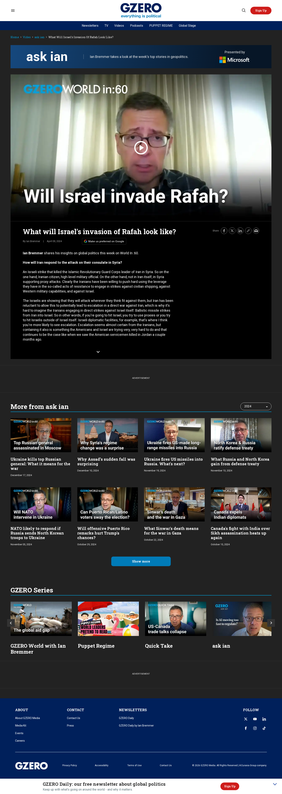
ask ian (40, 37)
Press (70, 725)
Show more (141, 561)
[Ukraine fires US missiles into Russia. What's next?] (174, 435)
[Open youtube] (255, 719)
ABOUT (21, 710)
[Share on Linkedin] (240, 230)
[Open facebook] (245, 728)
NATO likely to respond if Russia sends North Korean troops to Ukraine (37, 533)
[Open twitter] (245, 719)
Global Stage (187, 25)
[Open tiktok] (264, 728)
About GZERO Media (27, 718)
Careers (20, 740)
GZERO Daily (126, 718)
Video (27, 37)
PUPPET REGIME (161, 25)
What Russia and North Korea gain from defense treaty (240, 461)
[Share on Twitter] (232, 230)
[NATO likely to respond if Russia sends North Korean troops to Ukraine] (41, 504)
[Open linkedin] (264, 719)
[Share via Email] (256, 231)
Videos (119, 25)
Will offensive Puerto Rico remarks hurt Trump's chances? (103, 533)
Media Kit (20, 725)
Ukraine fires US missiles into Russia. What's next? (173, 461)
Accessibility (101, 765)
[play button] (141, 147)
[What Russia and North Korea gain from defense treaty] (241, 435)
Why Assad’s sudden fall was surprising (106, 461)
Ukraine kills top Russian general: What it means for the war (40, 464)
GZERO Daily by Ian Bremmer (136, 725)
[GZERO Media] (141, 10)
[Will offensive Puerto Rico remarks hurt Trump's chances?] (107, 504)
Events (19, 733)
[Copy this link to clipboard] (248, 230)
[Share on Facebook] (224, 230)
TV (106, 25)
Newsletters (90, 25)
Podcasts (136, 25)
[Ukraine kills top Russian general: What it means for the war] (41, 435)
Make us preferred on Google (106, 241)
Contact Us (73, 718)
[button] (260, 10)
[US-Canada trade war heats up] (175, 619)
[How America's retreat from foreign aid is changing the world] (41, 619)
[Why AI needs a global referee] (243, 619)
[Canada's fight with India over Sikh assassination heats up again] (241, 504)
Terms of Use (134, 765)
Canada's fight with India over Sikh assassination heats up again (240, 533)
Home (15, 37)
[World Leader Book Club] (108, 619)
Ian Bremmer (33, 241)
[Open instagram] (255, 728)
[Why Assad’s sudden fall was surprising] (107, 435)
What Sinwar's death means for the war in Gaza (171, 530)
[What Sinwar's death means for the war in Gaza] (174, 504)
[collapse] (275, 784)
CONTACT (75, 710)
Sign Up (229, 786)
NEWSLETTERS (133, 710)
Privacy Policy (69, 765)
